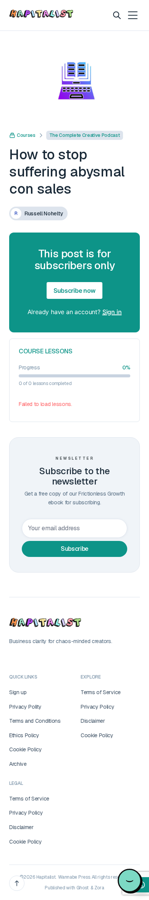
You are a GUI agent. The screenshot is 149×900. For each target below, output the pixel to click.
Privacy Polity (25, 706)
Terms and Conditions (35, 720)
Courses (26, 135)
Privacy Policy (98, 706)
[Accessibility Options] (141, 884)
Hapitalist (46, 877)
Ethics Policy (24, 735)
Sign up (18, 692)
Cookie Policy (25, 749)
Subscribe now (74, 290)
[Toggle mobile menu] (132, 15)
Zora (99, 888)
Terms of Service (101, 692)
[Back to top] (16, 883)
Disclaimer (93, 720)
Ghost (82, 888)
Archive (18, 763)
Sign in (112, 312)
